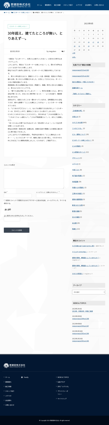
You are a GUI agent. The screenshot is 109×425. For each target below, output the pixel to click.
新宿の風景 (76, 211)
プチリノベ (76, 158)
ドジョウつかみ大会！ (79, 252)
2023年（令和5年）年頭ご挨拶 (82, 311)
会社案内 (88, 5)
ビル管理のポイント (79, 152)
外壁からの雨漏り (78, 187)
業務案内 (48, 5)
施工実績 (57, 5)
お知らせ (75, 117)
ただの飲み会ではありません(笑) (83, 246)
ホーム (39, 5)
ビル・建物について (79, 134)
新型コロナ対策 (77, 205)
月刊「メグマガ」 (64, 386)
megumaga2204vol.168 (80, 319)
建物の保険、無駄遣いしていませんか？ (85, 258)
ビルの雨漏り (76, 146)
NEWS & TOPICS (63, 377)
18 (98, 42)
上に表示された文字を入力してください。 (19, 215)
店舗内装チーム (77, 88)
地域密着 (75, 182)
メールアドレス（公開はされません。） (47, 192)
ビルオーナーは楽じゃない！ (82, 140)
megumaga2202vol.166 (80, 333)
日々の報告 (76, 217)
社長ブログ (61, 382)
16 (88, 42)
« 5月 (73, 53)
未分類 (74, 223)
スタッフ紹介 (68, 5)
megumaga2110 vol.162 (80, 76)
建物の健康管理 (77, 199)
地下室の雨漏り (77, 176)
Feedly (26, 377)
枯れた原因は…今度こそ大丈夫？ (83, 82)
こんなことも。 (77, 128)
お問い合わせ (99, 5)
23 (88, 46)
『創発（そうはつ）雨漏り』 (82, 94)
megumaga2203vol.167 (80, 326)
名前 (5, 192)
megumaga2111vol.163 (80, 70)
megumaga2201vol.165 (80, 341)
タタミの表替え (77, 274)
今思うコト (76, 170)
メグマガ (79, 5)
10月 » (74, 57)
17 (93, 42)
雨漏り (74, 229)
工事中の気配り (77, 193)
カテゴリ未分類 (77, 122)
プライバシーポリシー (63, 392)
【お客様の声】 (77, 111)
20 (74, 46)
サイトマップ (62, 399)
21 (79, 46)
